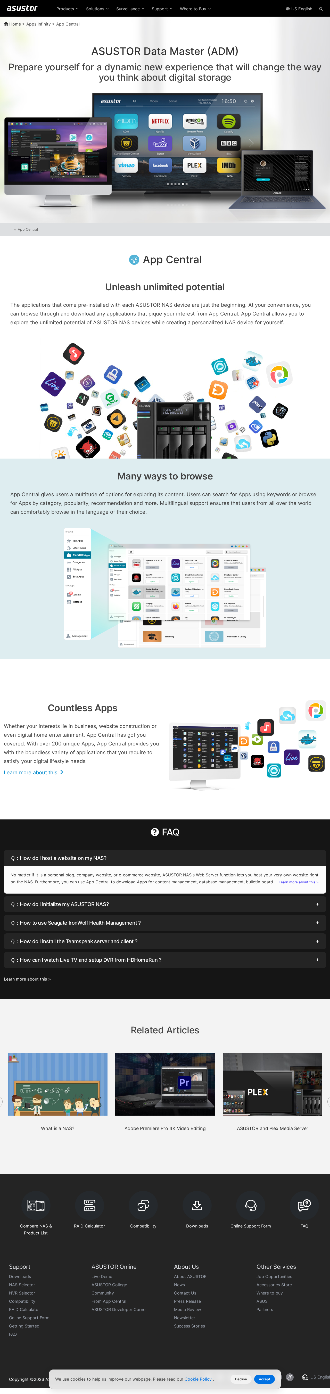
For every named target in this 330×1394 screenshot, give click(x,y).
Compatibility (22, 1301)
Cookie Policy (199, 1379)
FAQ (13, 1334)
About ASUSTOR (190, 1276)
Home (14, 24)
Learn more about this (31, 772)
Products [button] (65, 8)
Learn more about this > (299, 882)
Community (103, 1293)
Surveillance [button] (128, 8)
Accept (264, 1379)
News (179, 1284)
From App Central (109, 1301)
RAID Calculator (24, 1309)
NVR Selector (22, 1293)
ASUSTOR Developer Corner (119, 1309)
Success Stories (189, 1326)
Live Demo (102, 1276)
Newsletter (184, 1317)
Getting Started (24, 1326)
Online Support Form (29, 1317)
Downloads (20, 1276)
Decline (241, 1379)
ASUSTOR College (109, 1284)
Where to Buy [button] (194, 8)
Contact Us (185, 1293)
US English (301, 8)
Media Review (187, 1309)
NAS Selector (22, 1284)
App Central (28, 229)
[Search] (321, 8)
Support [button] (160, 8)
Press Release (187, 1301)
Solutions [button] (95, 8)
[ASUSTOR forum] (290, 1377)
